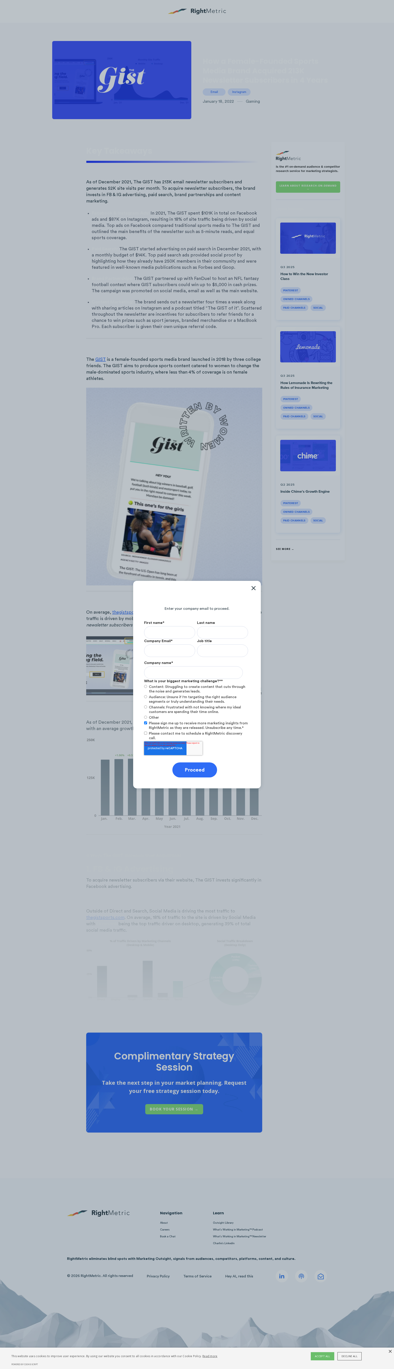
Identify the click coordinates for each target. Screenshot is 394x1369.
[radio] (196, 689)
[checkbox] (196, 702)
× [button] (390, 1351)
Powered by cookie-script (24, 1364)
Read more (210, 1356)
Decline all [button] (350, 1356)
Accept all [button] (322, 1356)
